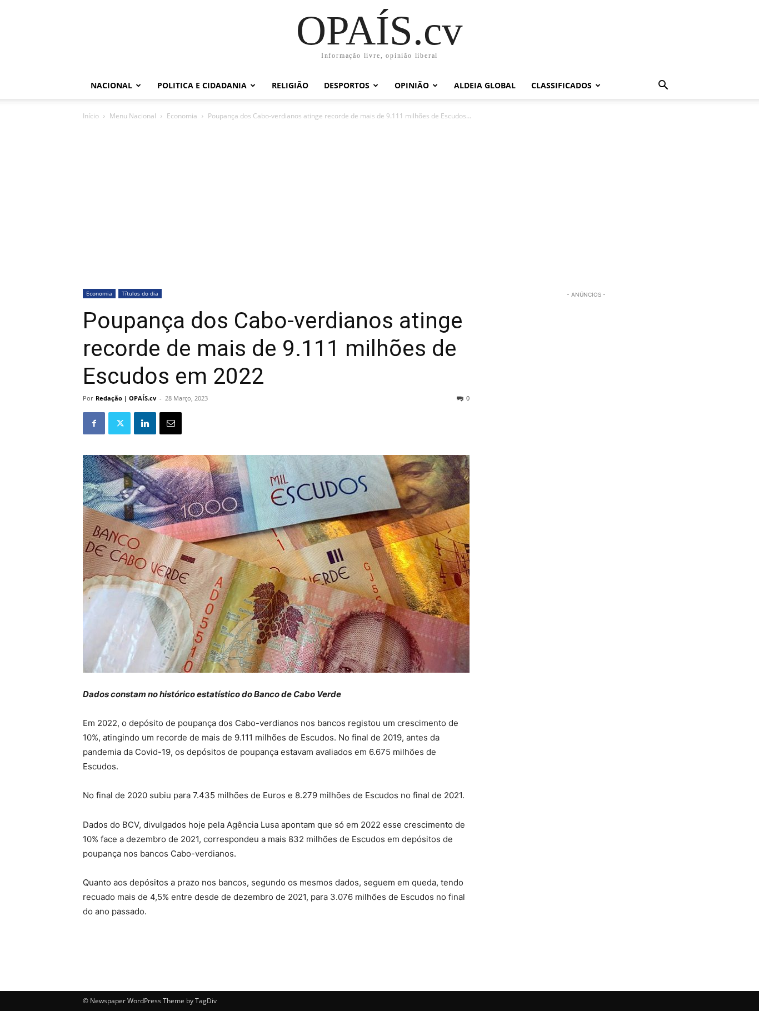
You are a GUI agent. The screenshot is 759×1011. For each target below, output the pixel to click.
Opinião (412, 85)
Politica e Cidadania (202, 85)
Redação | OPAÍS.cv (126, 398)
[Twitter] (119, 423)
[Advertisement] (379, 205)
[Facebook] (94, 423)
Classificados (561, 85)
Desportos (346, 85)
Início (91, 116)
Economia (182, 116)
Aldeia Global (485, 85)
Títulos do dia (140, 293)
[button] (663, 86)
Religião (290, 85)
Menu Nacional (132, 116)
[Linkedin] (145, 423)
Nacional (111, 85)
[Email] (170, 423)
